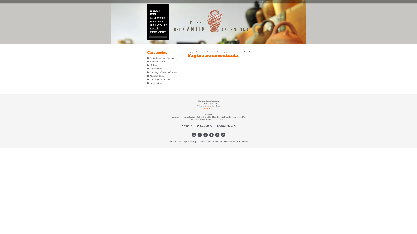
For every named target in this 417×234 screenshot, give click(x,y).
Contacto (187, 126)
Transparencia (242, 142)
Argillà (154, 29)
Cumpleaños (156, 68)
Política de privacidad (205, 142)
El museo (155, 11)
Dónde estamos (204, 126)
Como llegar (208, 108)
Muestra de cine (157, 76)
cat (259, 2)
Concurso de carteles (160, 79)
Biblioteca (155, 65)
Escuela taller (158, 25)
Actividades (156, 21)
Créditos (219, 142)
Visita (153, 14)
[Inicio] (211, 11)
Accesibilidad (229, 142)
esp (263, 2)
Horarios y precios (226, 126)
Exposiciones (157, 18)
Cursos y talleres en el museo (164, 72)
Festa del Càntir (157, 61)
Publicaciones (158, 32)
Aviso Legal (190, 142)
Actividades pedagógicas (162, 58)
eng (268, 2)
